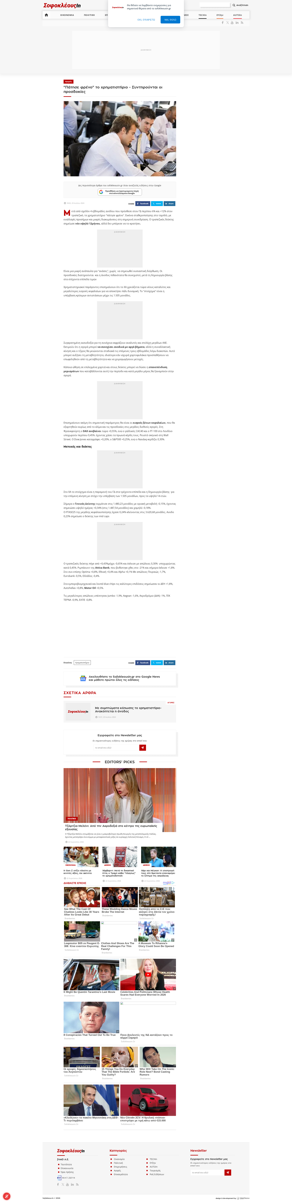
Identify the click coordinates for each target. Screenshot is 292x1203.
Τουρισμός (155, 1170)
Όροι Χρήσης (67, 1172)
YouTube (233, 22)
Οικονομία (119, 1159)
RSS (241, 22)
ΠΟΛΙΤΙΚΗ (89, 15)
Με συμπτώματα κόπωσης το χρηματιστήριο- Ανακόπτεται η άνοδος (128, 710)
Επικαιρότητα (121, 1174)
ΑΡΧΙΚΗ (46, 15)
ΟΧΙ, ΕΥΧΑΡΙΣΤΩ (146, 19)
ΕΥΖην (220, 15)
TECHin (203, 15)
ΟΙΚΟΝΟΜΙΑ (67, 15)
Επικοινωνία (67, 1168)
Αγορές (68, 82)
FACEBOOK (144, 203)
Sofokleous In (62, 5)
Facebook (224, 22)
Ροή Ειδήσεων (157, 1174)
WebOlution (243, 1198)
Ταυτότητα (66, 1164)
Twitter (228, 22)
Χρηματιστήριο (82, 662)
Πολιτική (118, 1162)
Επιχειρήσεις (120, 1166)
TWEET (158, 203)
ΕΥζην (153, 1162)
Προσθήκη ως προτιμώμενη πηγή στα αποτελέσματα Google (122, 192)
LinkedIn (237, 22)
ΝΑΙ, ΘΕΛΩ (170, 19)
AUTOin (237, 15)
